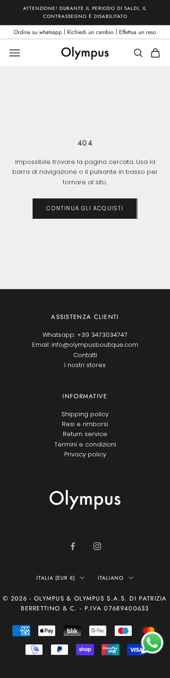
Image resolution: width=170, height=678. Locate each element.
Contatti (85, 355)
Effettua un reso (137, 32)
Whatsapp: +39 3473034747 (85, 334)
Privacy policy (85, 454)
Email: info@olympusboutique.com (85, 344)
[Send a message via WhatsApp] (152, 643)
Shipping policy (85, 414)
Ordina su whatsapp (38, 32)
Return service (85, 433)
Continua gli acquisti (84, 208)
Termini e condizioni (85, 444)
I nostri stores (85, 364)
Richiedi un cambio (90, 32)
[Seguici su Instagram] (97, 546)
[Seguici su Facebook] (72, 546)
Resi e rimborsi (85, 424)
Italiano (111, 578)
